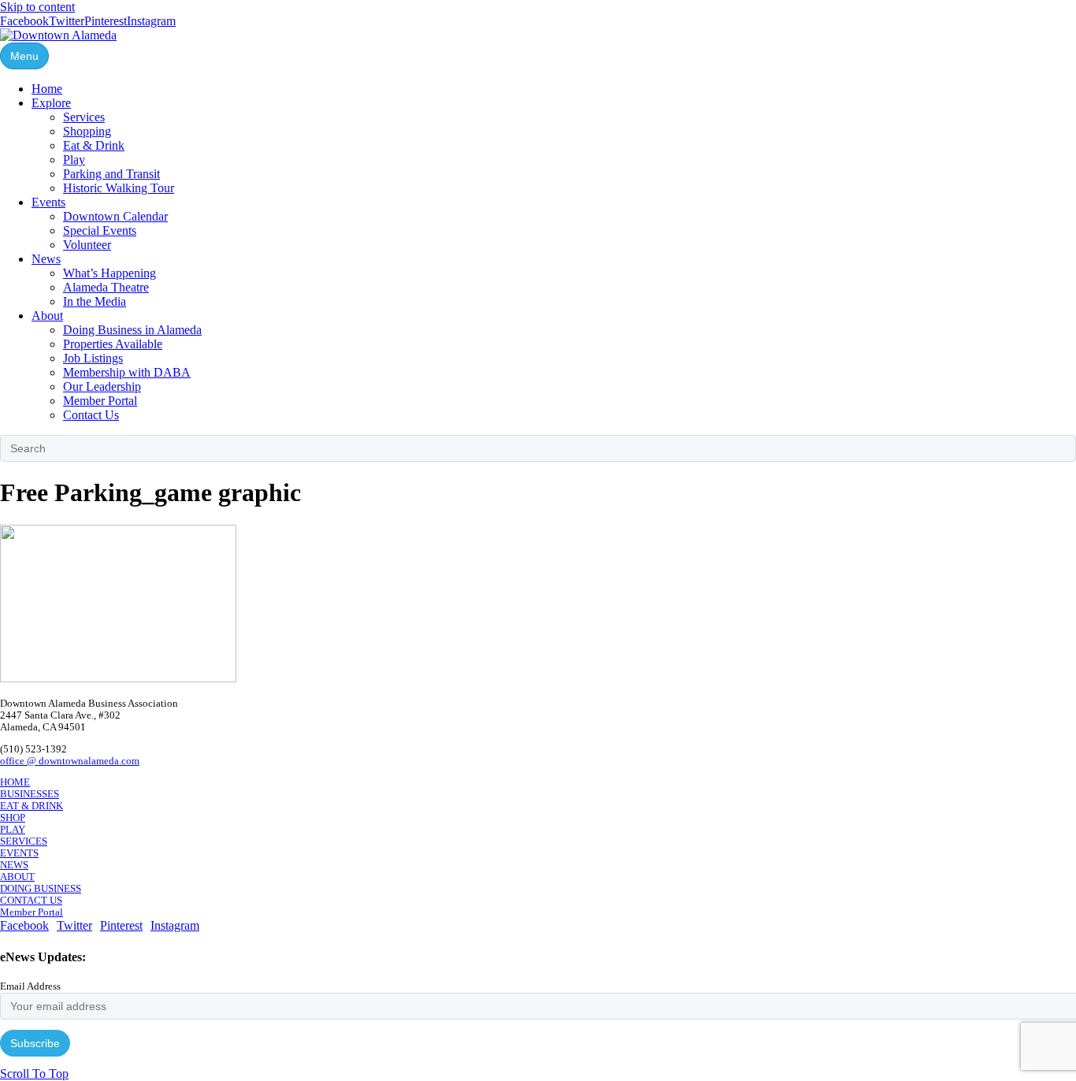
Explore (51, 103)
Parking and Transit (111, 173)
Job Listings (93, 358)
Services (84, 117)
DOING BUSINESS (40, 888)
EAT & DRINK (31, 806)
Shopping (87, 131)
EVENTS (19, 853)
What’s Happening (109, 273)
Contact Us (91, 415)
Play (74, 159)
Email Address (30, 986)
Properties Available (112, 344)
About (47, 315)
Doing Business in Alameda (132, 329)
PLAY (12, 829)
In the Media (94, 301)
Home (47, 88)
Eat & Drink (93, 145)
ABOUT (17, 876)
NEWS (14, 865)
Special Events (99, 230)
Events (48, 202)
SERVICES (23, 841)
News (46, 259)
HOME (15, 782)
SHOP (12, 817)
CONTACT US (31, 900)
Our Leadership (102, 386)
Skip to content (37, 6)
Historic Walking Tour (118, 188)
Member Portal (100, 400)
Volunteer (87, 244)
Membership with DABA (127, 372)
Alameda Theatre (106, 287)
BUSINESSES (29, 794)
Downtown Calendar (115, 216)
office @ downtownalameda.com (69, 761)
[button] (34, 1073)
